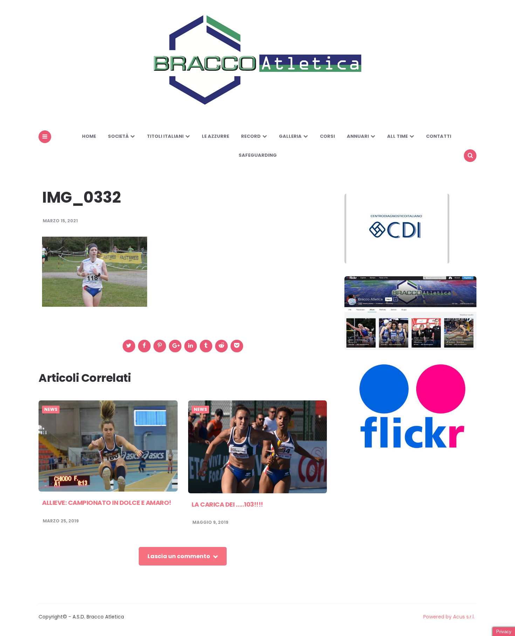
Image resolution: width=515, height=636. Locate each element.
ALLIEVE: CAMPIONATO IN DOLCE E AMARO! (106, 502)
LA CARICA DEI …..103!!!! (227, 504)
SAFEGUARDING (258, 155)
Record (251, 136)
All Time (397, 136)
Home (89, 136)
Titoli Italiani (165, 136)
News (50, 409)
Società (118, 136)
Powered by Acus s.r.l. (449, 616)
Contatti (438, 136)
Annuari (358, 136)
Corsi (327, 136)
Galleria (290, 136)
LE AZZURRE (215, 136)
